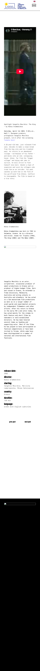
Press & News (9, 466)
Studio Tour (8, 462)
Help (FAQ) (8, 469)
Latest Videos (9, 459)
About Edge (8, 456)
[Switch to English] (34, 1)
